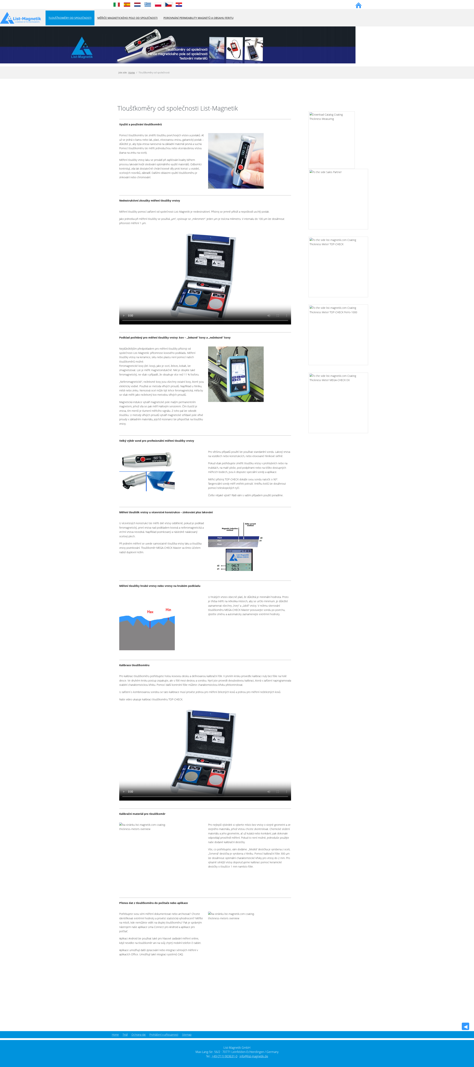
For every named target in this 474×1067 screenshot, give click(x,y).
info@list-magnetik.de (254, 1056)
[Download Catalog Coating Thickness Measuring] (328, 138)
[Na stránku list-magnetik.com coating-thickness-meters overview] (236, 160)
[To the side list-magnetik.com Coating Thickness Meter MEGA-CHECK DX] (338, 401)
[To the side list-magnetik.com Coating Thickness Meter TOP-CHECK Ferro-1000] (338, 333)
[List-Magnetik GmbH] (20, 18)
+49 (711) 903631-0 (224, 1056)
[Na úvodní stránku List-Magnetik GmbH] (178, 44)
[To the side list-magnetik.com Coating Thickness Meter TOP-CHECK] (338, 265)
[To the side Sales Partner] (338, 197)
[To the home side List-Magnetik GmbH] (358, 4)
